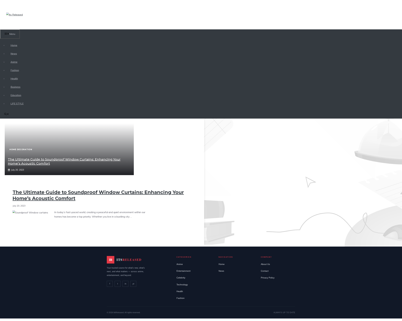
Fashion (15, 70)
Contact (265, 271)
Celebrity (181, 277)
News (14, 53)
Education (16, 95)
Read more (63, 226)
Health (14, 78)
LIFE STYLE (17, 103)
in (125, 284)
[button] (6, 114)
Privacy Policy (267, 277)
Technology (182, 284)
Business (15, 86)
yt (133, 284)
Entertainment (183, 271)
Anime (14, 61)
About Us (265, 264)
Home (14, 45)
